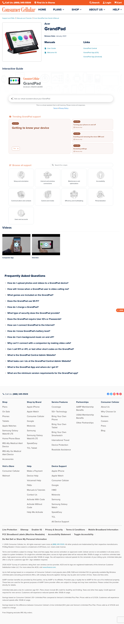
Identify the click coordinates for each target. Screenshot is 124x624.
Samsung (31, 430)
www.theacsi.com (49, 567)
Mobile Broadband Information (103, 529)
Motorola (31, 425)
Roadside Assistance (61, 449)
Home (42, 9)
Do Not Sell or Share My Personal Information (24, 539)
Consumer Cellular (35, 416)
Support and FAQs (8, 18)
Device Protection (60, 444)
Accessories (7, 459)
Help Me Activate (35, 512)
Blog (103, 430)
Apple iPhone (33, 406)
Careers (104, 421)
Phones (5, 416)
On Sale (6, 411)
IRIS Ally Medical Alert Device (12, 445)
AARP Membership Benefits (85, 408)
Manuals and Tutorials (24, 18)
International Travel (60, 440)
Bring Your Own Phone (59, 418)
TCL (53, 516)
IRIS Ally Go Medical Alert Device (11, 453)
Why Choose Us (108, 411)
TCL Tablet (32, 448)
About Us (96, 9)
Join (121, 310)
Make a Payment (34, 471)
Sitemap (24, 529)
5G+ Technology (59, 411)
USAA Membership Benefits (85, 416)
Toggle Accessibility (83, 534)
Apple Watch (33, 411)
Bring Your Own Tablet (59, 426)
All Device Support (60, 521)
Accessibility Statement (59, 534)
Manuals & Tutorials (36, 490)
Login (108, 2)
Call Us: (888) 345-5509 (18, 2)
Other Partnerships (85, 422)
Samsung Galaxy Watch (59, 506)
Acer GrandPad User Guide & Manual (46, 18)
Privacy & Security (54, 529)
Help (116, 9)
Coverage (56, 406)
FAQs (29, 485)
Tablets (5, 421)
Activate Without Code (34, 506)
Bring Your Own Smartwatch (59, 434)
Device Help (32, 475)
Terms (55, 108)
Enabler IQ (37, 529)
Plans (57, 9)
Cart (119, 2)
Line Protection (9, 529)
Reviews (104, 416)
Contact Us (32, 494)
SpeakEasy (32, 443)
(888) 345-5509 (20, 394)
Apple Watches (9, 425)
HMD (54, 490)
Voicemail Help (34, 480)
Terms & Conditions (75, 529)
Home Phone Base (11, 438)
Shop (75, 9)
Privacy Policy (63, 108)
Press (103, 425)
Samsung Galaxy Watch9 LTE (10, 432)
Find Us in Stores (46, 2)
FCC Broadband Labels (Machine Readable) (23, 534)
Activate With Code (36, 499)
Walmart (6, 475)
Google (30, 421)
